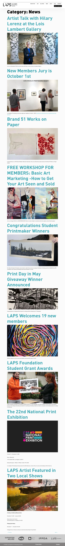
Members (59, 3)
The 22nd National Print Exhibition (31, 414)
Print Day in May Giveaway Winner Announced (25, 279)
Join (37, 3)
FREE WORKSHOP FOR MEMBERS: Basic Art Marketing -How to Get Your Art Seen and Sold (31, 175)
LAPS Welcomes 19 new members (31, 318)
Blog (55, 3)
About (51, 3)
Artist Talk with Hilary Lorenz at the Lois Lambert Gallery (29, 23)
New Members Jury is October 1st (29, 73)
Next (56, 532)
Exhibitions (32, 3)
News (47, 3)
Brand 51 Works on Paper (27, 121)
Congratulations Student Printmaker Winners (32, 227)
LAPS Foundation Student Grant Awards (30, 365)
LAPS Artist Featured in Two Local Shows (31, 472)
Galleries (42, 3)
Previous (9, 532)
